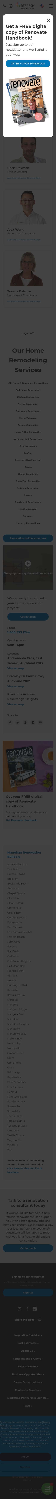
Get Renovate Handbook (28, 63)
